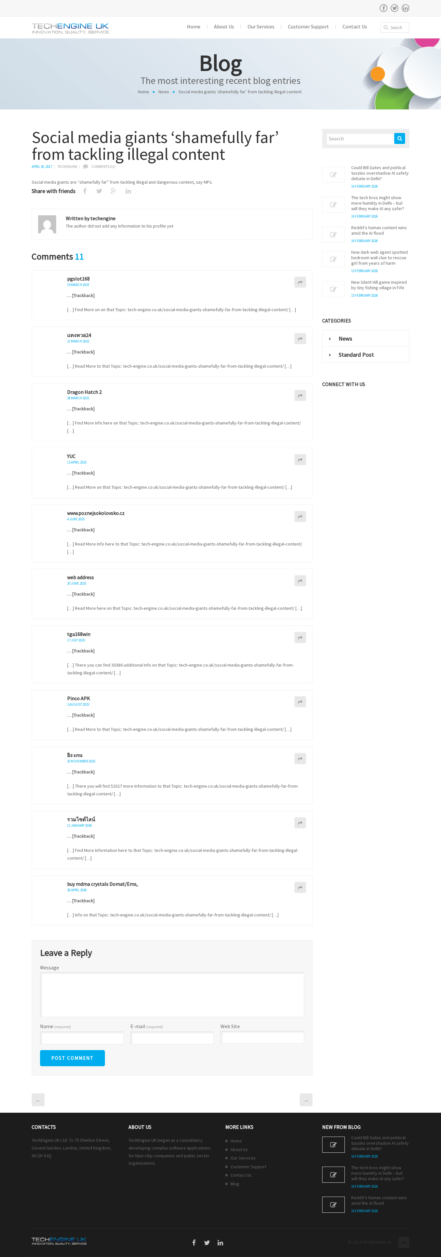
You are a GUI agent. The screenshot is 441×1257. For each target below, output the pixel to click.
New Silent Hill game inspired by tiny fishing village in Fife (379, 285)
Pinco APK (78, 698)
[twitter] (394, 8)
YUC (71, 456)
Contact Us (241, 1175)
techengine (67, 166)
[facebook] (383, 8)
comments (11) (103, 166)
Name (55, 1026)
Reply (300, 282)
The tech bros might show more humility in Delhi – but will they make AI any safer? (377, 203)
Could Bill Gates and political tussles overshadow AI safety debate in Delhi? (380, 173)
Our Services (243, 1158)
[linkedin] (405, 8)
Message (49, 967)
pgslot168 (78, 278)
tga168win (78, 634)
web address (80, 577)
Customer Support (248, 1167)
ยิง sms (75, 755)
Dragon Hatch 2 (84, 392)
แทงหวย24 (79, 335)
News (164, 92)
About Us (239, 1149)
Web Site (230, 1026)
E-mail (146, 1026)
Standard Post (356, 354)
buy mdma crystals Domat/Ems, (102, 884)
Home (143, 92)
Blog (235, 1184)
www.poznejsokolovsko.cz (96, 513)
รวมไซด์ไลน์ (81, 819)
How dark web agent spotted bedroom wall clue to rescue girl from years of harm (379, 258)
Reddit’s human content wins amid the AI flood (379, 230)
